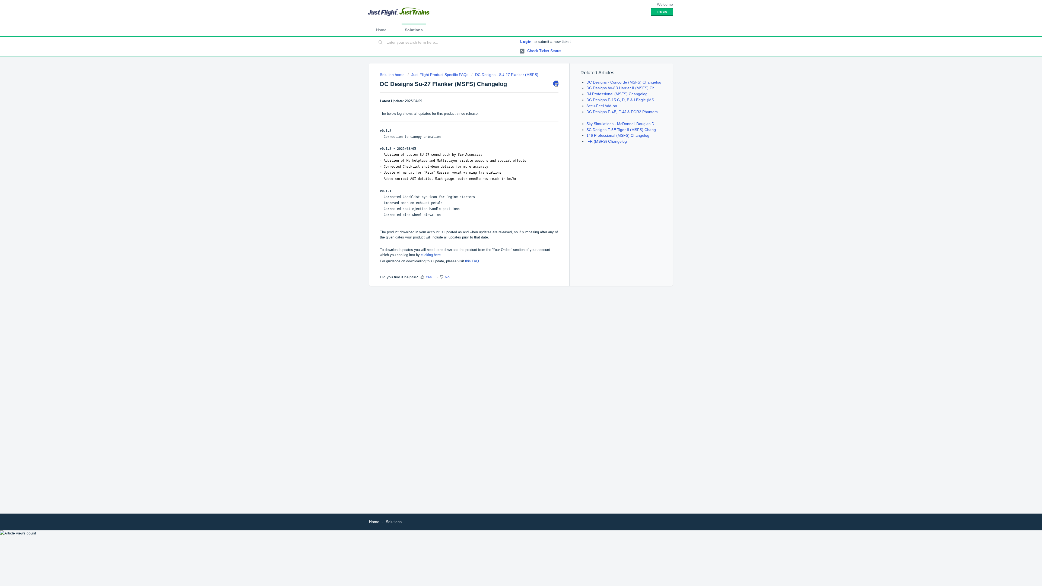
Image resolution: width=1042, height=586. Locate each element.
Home (381, 30)
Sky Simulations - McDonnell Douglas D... (621, 124)
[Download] (511, 227)
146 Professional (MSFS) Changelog (617, 135)
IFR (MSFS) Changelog (606, 141)
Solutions (414, 30)
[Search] (381, 42)
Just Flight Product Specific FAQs (439, 74)
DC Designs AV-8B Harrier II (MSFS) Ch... (622, 88)
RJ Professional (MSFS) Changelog (616, 94)
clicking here (431, 255)
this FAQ (472, 261)
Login (526, 41)
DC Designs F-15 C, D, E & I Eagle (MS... (621, 100)
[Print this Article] (555, 84)
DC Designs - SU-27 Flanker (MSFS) (506, 74)
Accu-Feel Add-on (601, 106)
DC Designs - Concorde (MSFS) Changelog (623, 82)
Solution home (393, 74)
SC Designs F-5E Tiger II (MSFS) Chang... (622, 130)
